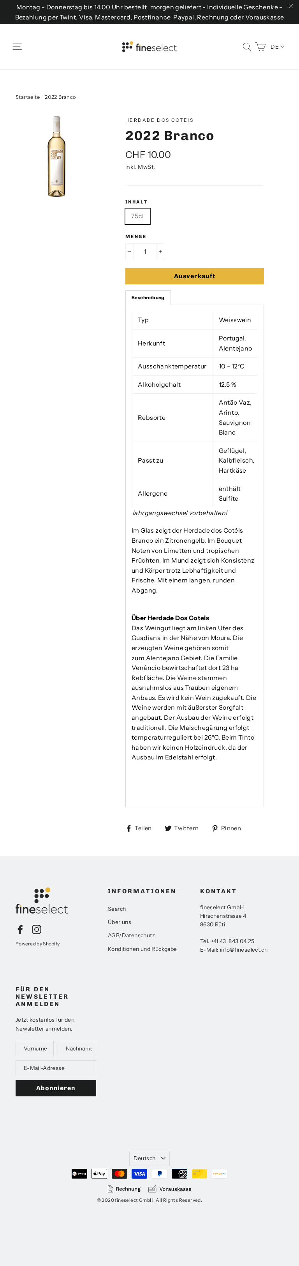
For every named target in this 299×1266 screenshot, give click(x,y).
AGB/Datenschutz (131, 935)
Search (117, 908)
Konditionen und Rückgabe (142, 948)
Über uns (119, 922)
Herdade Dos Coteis (159, 120)
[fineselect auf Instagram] (36, 929)
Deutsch (144, 1158)
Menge (135, 236)
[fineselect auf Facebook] (20, 929)
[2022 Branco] (56, 156)
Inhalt (136, 202)
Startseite (28, 97)
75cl (137, 216)
